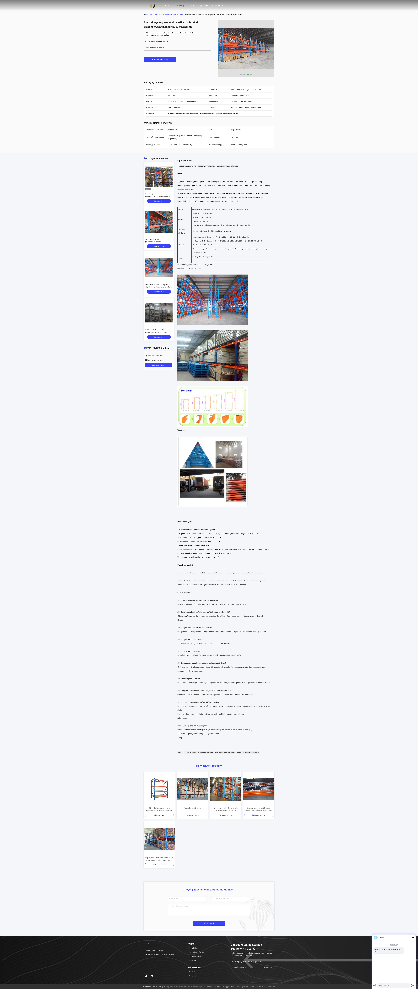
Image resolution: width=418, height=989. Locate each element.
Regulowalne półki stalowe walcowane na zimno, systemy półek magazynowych (159, 859)
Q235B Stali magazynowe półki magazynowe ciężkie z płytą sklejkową (159, 809)
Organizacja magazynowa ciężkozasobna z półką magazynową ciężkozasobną (157, 196)
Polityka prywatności (150, 987)
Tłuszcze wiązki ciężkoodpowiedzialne (199, 752)
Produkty (180, 5)
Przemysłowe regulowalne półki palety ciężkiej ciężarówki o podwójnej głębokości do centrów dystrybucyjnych (225, 809)
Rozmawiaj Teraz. (159, 59)
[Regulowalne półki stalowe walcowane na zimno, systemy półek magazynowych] (159, 839)
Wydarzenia (204, 5)
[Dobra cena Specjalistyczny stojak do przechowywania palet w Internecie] (159, 222)
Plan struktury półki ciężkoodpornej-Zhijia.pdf (194, 265)
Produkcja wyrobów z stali (192, 808)
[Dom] (152, 5)
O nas (191, 5)
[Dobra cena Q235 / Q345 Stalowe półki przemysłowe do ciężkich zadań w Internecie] (159, 312)
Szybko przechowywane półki (173, 14)
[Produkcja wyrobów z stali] (192, 789)
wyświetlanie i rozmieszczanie (189, 269)
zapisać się (268, 967)
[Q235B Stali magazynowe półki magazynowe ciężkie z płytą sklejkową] (159, 789)
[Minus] (412, 937)
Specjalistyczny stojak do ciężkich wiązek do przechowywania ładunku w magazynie (158, 287)
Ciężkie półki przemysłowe (225, 752)
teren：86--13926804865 (156, 950)
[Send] (412, 985)
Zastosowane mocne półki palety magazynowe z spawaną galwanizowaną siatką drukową (259, 809)
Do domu (168, 5)
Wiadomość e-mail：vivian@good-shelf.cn (161, 954)
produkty (158, 14)
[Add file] (374, 985)
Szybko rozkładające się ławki (248, 752)
